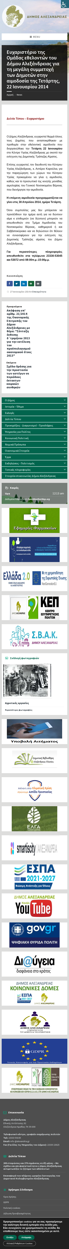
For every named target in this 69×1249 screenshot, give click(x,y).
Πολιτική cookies (11, 1207)
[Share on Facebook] (10, 283)
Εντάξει (10, 1237)
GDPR (6, 1202)
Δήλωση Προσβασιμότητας (17, 1213)
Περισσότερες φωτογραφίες (18, 710)
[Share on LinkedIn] (24, 283)
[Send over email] (31, 283)
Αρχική (10, 94)
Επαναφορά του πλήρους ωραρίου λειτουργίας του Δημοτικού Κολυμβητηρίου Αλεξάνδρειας (31, 1177)
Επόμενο (11, 362)
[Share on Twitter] (17, 283)
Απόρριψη (26, 1237)
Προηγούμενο (14, 306)
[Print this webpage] (38, 283)
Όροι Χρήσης (9, 1196)
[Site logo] (34, 27)
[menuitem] (34, 400)
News (19, 94)
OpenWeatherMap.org (39, 499)
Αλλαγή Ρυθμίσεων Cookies (19, 1243)
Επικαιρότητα (39, 291)
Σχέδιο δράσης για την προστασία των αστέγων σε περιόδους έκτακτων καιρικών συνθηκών (19, 376)
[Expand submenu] (64, 400)
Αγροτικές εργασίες (17, 703)
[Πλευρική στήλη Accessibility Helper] (65, 4)
